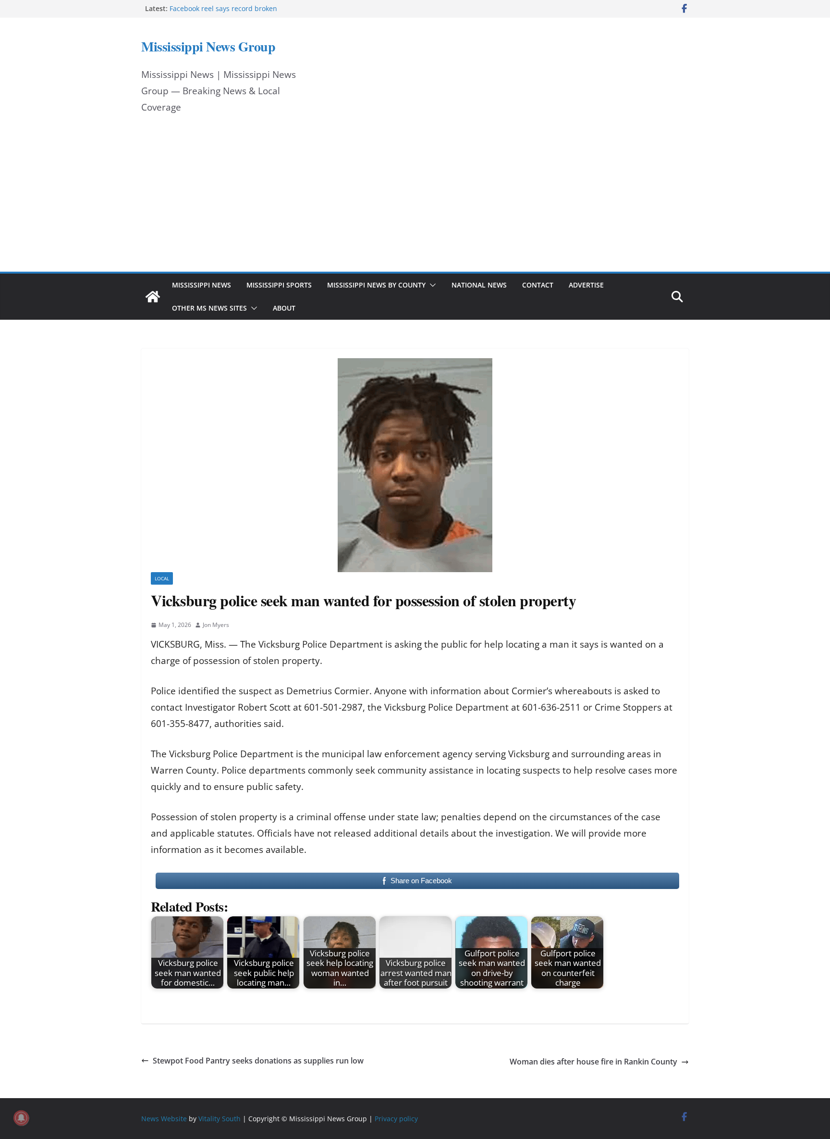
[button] (431, 285)
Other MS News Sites (209, 308)
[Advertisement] (415, 199)
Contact (537, 284)
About (284, 308)
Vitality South (219, 1118)
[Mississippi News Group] (152, 296)
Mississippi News (201, 284)
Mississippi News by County (376, 284)
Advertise (586, 284)
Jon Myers (216, 625)
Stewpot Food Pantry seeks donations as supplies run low (258, 1060)
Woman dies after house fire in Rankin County (593, 1061)
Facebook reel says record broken (223, 8)
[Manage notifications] (21, 1118)
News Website (164, 1118)
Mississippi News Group (208, 46)
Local (162, 578)
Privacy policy (396, 1118)
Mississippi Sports (279, 284)
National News (479, 284)
